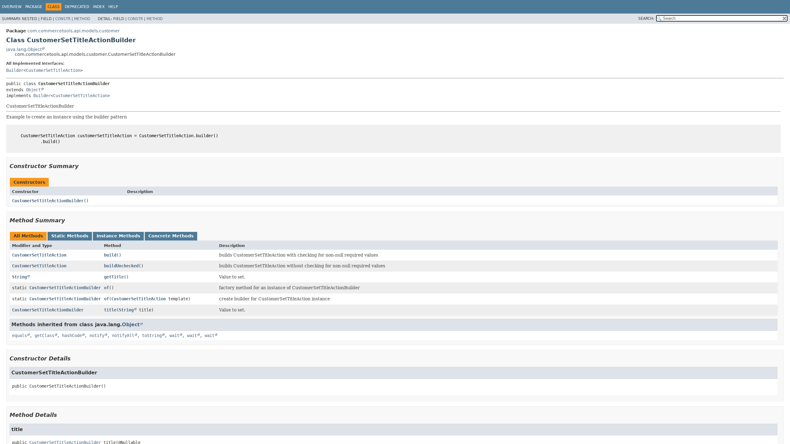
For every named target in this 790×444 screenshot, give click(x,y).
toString (152, 335)
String (19, 276)
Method (82, 19)
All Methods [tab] (28, 235)
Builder (14, 70)
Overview (12, 7)
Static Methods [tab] (69, 235)
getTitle (114, 276)
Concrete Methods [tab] (170, 235)
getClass (44, 335)
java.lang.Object (24, 49)
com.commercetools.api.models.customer (73, 30)
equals (19, 335)
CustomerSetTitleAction (53, 70)
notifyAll (123, 335)
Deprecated (77, 7)
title (110, 309)
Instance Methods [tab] (118, 235)
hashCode (72, 335)
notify (96, 335)
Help (113, 7)
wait (174, 335)
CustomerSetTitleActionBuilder (48, 200)
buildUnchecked (121, 265)
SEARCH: (646, 18)
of (106, 287)
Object (33, 89)
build (110, 255)
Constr (62, 19)
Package (33, 7)
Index (99, 7)
